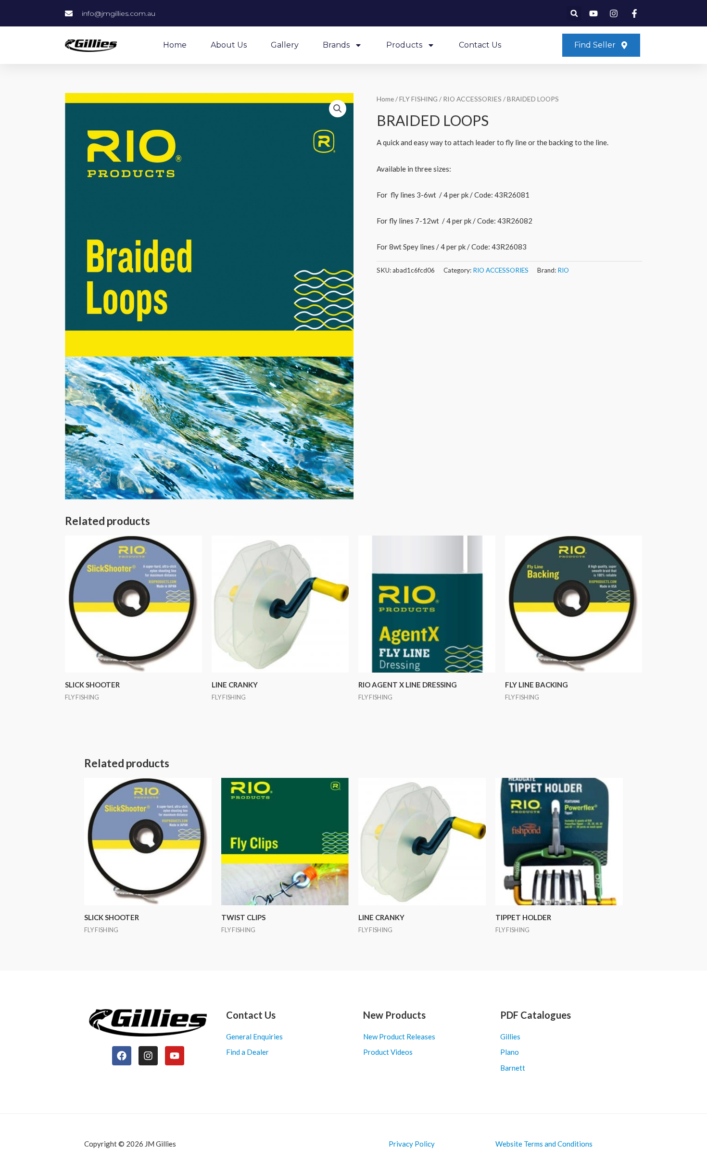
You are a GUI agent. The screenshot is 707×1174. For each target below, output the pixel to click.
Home (175, 45)
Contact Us (480, 45)
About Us (229, 45)
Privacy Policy (412, 1143)
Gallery (285, 45)
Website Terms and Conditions (544, 1143)
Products (404, 45)
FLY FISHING (418, 99)
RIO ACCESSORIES (472, 99)
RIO (563, 270)
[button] (574, 13)
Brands (336, 45)
